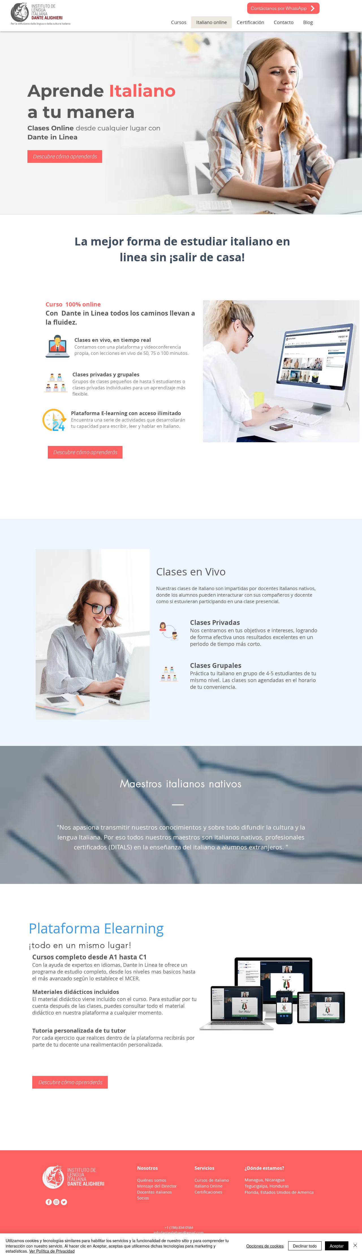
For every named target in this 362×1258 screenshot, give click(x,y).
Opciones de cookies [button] (265, 1246)
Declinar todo (305, 1246)
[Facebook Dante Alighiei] (49, 1202)
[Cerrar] (355, 1245)
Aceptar (337, 1246)
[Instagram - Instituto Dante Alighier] (56, 1202)
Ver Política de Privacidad (52, 1251)
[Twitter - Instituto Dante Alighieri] (64, 1202)
